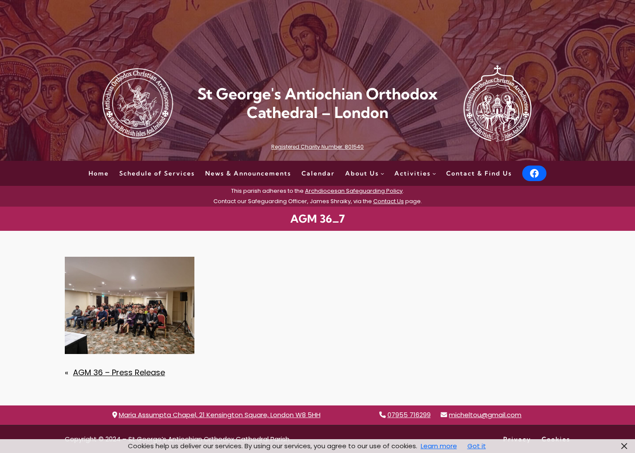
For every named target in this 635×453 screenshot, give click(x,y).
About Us (362, 173)
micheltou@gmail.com (485, 414)
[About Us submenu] (382, 173)
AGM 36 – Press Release (119, 372)
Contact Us (388, 201)
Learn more (439, 445)
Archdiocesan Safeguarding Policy (354, 191)
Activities (412, 173)
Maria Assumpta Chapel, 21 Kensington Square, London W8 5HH (220, 414)
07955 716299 (409, 414)
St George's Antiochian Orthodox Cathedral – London (317, 103)
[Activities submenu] (434, 173)
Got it (476, 445)
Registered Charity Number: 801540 (317, 146)
